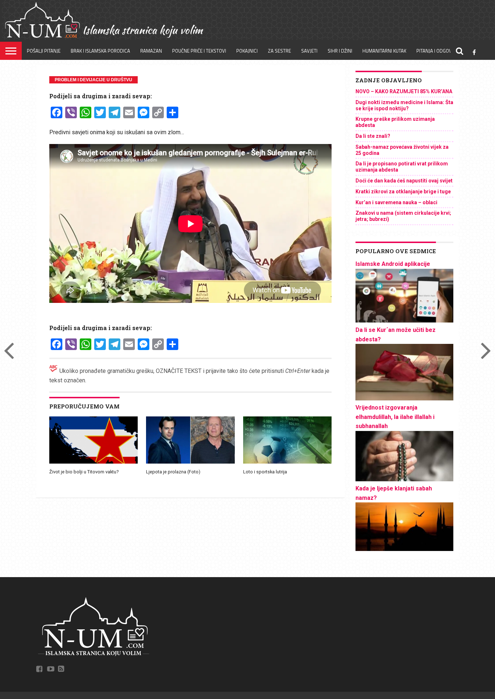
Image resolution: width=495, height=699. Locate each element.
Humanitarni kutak (384, 50)
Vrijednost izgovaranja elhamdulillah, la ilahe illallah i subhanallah (394, 416)
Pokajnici (247, 50)
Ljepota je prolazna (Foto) (173, 471)
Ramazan (151, 50)
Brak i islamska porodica (100, 50)
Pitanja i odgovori (437, 50)
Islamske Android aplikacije (392, 263)
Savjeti (309, 50)
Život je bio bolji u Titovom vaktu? (83, 471)
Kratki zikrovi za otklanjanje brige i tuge (403, 191)
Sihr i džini (340, 50)
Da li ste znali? (372, 136)
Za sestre (279, 50)
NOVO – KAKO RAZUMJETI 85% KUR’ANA (403, 91)
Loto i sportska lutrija (265, 471)
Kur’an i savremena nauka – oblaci (396, 202)
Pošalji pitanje (44, 50)
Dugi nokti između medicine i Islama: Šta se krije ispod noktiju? (404, 105)
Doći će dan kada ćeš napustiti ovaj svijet (404, 181)
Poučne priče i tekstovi (199, 50)
